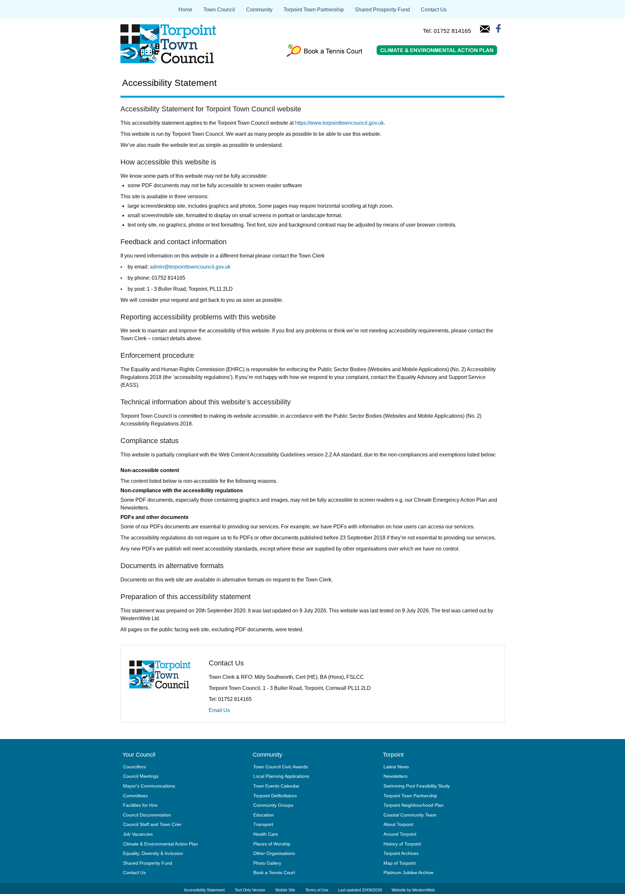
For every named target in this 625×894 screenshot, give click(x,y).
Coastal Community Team (410, 814)
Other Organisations (274, 853)
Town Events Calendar (276, 786)
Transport (263, 824)
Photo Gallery (267, 863)
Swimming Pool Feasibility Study (416, 786)
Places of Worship (271, 843)
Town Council (219, 9)
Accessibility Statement (204, 890)
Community (259, 9)
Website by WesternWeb (413, 890)
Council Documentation (147, 814)
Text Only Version (250, 890)
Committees (135, 795)
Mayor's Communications (149, 786)
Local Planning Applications (281, 776)
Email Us (219, 710)
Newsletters (395, 776)
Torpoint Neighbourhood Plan (413, 805)
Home (185, 9)
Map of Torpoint (399, 863)
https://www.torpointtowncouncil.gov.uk (339, 123)
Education (263, 814)
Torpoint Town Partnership (314, 9)
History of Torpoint (402, 843)
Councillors (134, 766)
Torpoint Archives (401, 853)
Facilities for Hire (140, 805)
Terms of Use (316, 890)
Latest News (396, 766)
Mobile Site (285, 890)
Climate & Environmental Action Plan (160, 843)
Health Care (265, 834)
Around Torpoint (399, 834)
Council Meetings (141, 776)
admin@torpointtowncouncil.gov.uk (190, 267)
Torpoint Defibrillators (275, 795)
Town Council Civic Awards (280, 766)
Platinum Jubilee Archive (408, 872)
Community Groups (273, 805)
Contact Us (434, 9)
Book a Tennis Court (274, 872)
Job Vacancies (138, 834)
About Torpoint (398, 824)
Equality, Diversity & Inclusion (153, 853)
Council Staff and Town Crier (152, 824)
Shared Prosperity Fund (382, 9)
